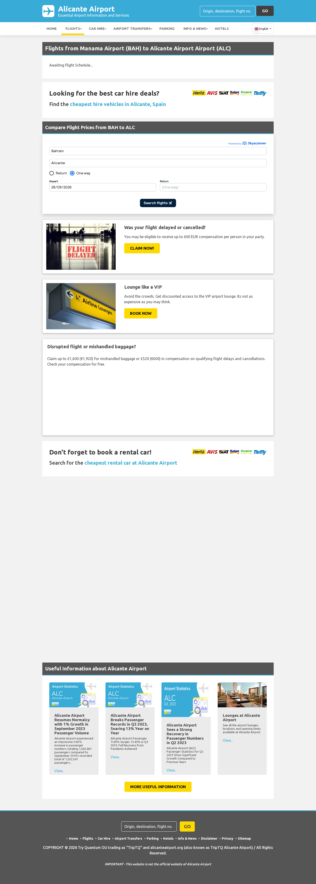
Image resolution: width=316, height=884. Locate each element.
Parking (167, 28)
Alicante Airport (93, 11)
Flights (72, 28)
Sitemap (244, 838)
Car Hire (97, 28)
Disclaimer (209, 838)
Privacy (227, 838)
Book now (141, 313)
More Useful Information (158, 786)
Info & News (194, 28)
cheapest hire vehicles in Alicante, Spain (118, 104)
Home (51, 28)
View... (59, 771)
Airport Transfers (132, 28)
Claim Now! (142, 248)
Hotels (222, 28)
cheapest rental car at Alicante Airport (130, 463)
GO (265, 11)
